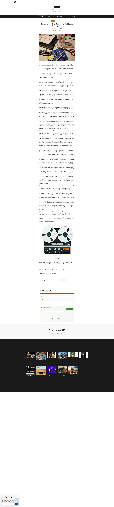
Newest (69, 290)
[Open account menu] (97, 2)
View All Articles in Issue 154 (57, 333)
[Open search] (95, 2)
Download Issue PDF (71, 16)
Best (65, 290)
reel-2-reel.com (62, 139)
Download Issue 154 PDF (57, 30)
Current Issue (42, 16)
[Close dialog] (17, 496)
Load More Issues (57, 381)
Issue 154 (56, 279)
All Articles (51, 16)
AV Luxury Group (58, 258)
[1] (39, 269)
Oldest (72, 290)
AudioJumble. (53, 125)
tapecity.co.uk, (57, 139)
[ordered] (52, 299)
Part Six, (61, 133)
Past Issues (60, 16)
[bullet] (53, 299)
